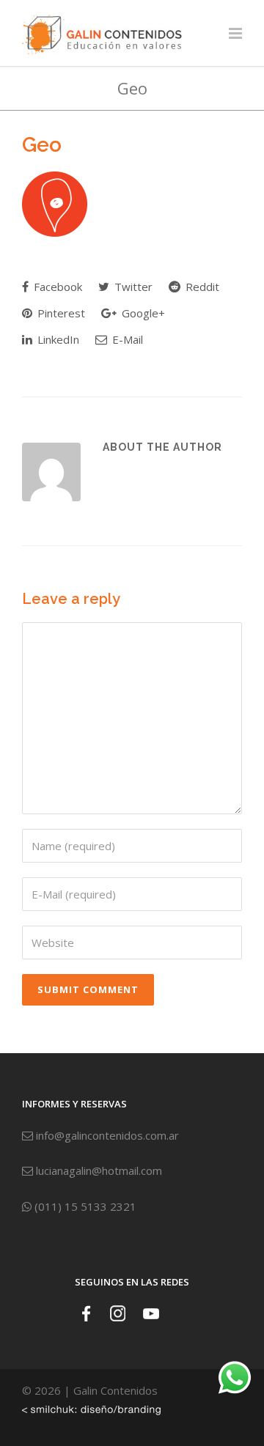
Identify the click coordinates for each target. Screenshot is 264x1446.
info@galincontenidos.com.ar (106, 1135)
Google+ (142, 313)
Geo (42, 145)
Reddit (201, 286)
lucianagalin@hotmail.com (97, 1170)
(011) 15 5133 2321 (84, 1206)
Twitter (132, 286)
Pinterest (59, 313)
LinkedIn (56, 339)
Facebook (56, 286)
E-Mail (126, 339)
